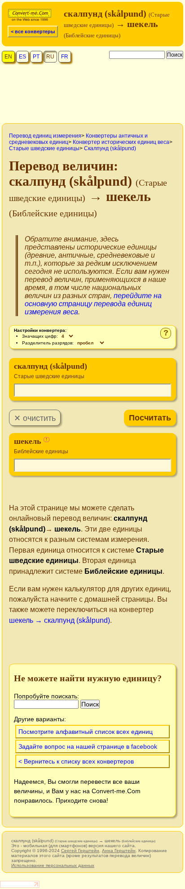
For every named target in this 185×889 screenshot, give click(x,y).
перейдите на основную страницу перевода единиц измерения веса (93, 304)
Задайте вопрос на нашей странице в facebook (87, 746)
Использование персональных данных (52, 865)
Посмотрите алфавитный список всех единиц (85, 731)
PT (36, 57)
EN (8, 57)
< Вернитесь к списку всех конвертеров (76, 761)
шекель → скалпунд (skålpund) (59, 620)
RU (50, 57)
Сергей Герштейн (80, 850)
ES (22, 57)
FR (64, 57)
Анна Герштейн (119, 850)
